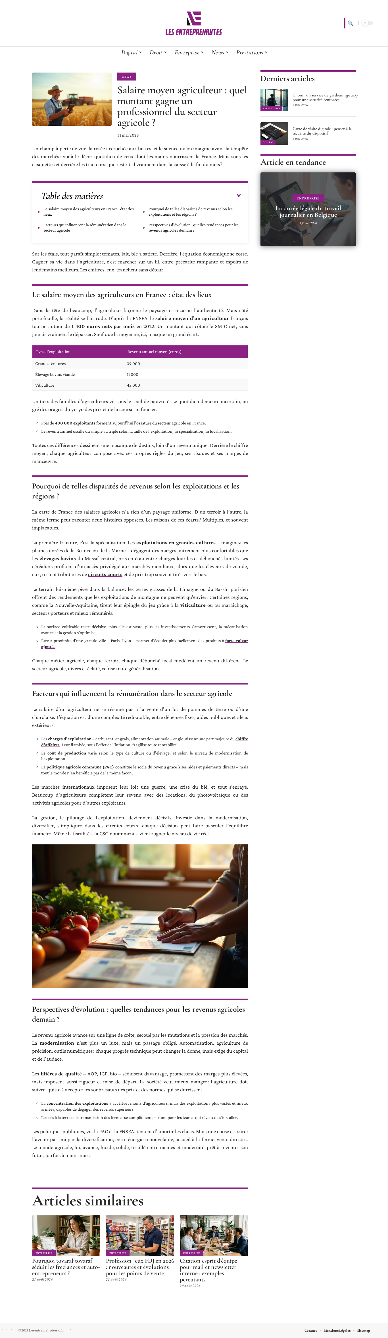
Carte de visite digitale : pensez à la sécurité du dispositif (322, 131)
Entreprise (44, 1253)
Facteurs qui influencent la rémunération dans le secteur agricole (84, 227)
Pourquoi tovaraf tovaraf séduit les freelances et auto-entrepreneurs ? (66, 1267)
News (127, 77)
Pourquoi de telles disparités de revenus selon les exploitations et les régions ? (191, 212)
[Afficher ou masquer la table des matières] (172, 196)
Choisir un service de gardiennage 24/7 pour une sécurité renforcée (325, 97)
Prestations (271, 108)
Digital (268, 142)
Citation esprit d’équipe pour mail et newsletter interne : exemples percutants (208, 1270)
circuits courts (105, 574)
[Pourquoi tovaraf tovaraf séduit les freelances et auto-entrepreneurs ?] (66, 1235)
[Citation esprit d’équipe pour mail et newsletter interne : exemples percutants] (214, 1235)
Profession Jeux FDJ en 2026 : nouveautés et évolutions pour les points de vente (140, 1267)
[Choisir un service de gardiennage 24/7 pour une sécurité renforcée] (274, 100)
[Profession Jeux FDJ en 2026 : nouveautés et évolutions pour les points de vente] (140, 1235)
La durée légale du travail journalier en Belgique (308, 211)
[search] (350, 23)
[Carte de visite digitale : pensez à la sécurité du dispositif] (274, 133)
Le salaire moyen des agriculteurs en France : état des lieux (88, 212)
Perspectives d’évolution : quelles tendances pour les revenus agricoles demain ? (194, 227)
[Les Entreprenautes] (194, 23)
